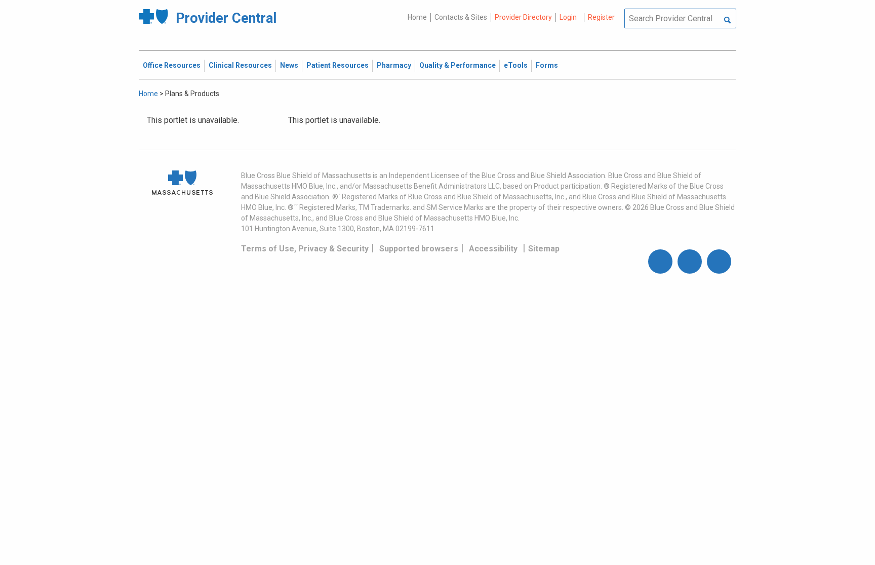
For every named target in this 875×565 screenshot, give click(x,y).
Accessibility (493, 248)
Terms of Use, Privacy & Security (305, 248)
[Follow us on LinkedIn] (719, 261)
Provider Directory (523, 17)
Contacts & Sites (460, 17)
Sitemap (544, 248)
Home (417, 17)
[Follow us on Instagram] (690, 261)
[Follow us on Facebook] (660, 261)
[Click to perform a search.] (727, 21)
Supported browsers (418, 248)
